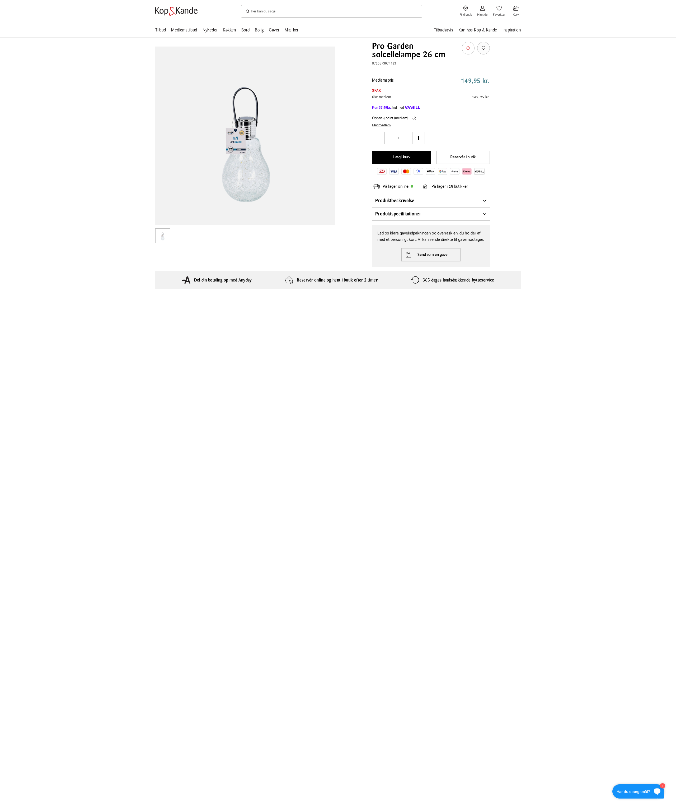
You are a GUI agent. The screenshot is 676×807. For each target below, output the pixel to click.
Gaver (274, 30)
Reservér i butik (463, 157)
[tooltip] (468, 48)
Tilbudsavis (443, 30)
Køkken (229, 30)
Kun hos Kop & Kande (477, 30)
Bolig (259, 30)
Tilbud (160, 30)
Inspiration (512, 30)
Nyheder (210, 30)
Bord (245, 30)
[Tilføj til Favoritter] (483, 48)
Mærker (291, 30)
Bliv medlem (381, 125)
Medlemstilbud (184, 30)
